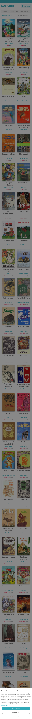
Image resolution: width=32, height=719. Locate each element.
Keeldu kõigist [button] (16, 712)
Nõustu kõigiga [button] (16, 708)
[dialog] (16, 703)
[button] (16, 716)
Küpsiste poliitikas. (5, 705)
